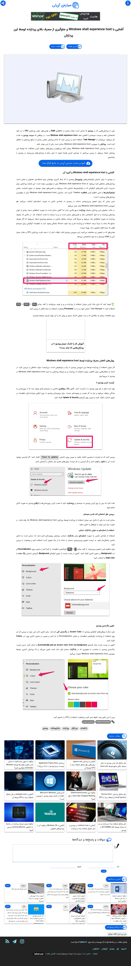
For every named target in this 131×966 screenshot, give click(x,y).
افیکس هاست (50, 953)
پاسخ (90, 885)
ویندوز (45, 728)
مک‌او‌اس (96, 948)
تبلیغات (95, 953)
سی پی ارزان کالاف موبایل (117, 934)
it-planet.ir (82, 942)
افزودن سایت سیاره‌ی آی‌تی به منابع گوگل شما (63, 163)
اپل (118, 948)
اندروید (123, 948)
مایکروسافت (55, 728)
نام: (118, 866)
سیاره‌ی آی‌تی (62, 5)
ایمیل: (79, 866)
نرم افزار (75, 728)
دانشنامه (83, 728)
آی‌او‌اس (104, 948)
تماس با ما (86, 953)
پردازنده (66, 728)
